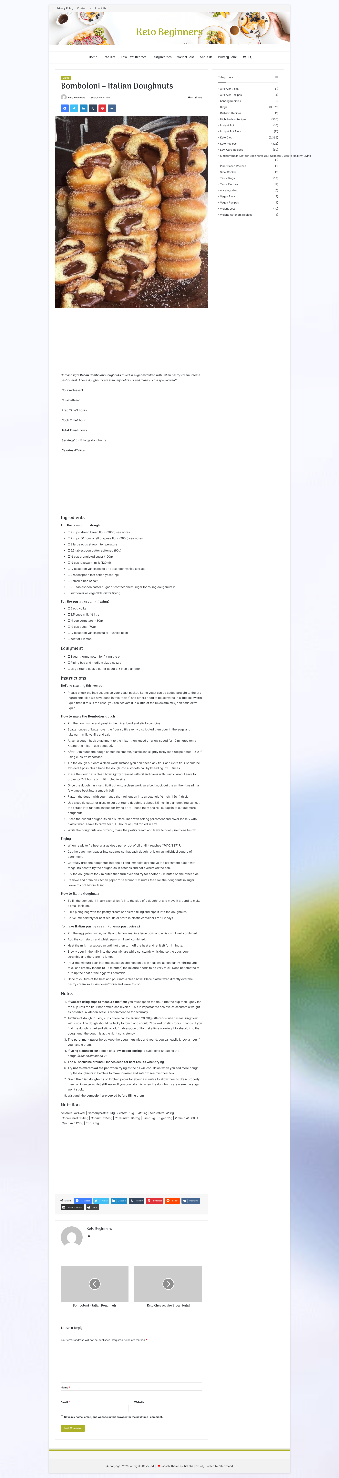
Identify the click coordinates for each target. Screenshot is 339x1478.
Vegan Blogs (228, 196)
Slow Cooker (228, 172)
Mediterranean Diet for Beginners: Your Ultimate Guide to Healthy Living (265, 155)
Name (65, 1387)
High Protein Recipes (233, 119)
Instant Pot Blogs (231, 131)
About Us (100, 8)
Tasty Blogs (227, 178)
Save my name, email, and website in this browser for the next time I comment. (113, 1416)
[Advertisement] (131, 343)
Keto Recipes (228, 143)
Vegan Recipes (229, 202)
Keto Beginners (76, 97)
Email (65, 1402)
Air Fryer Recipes (231, 94)
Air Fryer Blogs (229, 88)
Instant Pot (227, 125)
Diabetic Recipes (230, 113)
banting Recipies (230, 101)
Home (93, 57)
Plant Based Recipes (233, 166)
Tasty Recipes (162, 57)
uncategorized (229, 190)
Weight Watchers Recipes (236, 214)
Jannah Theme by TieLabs (177, 1466)
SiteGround (226, 1466)
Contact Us (84, 8)
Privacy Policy (65, 8)
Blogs (66, 77)
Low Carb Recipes (134, 57)
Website (139, 1402)
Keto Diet (109, 57)
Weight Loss (185, 57)
